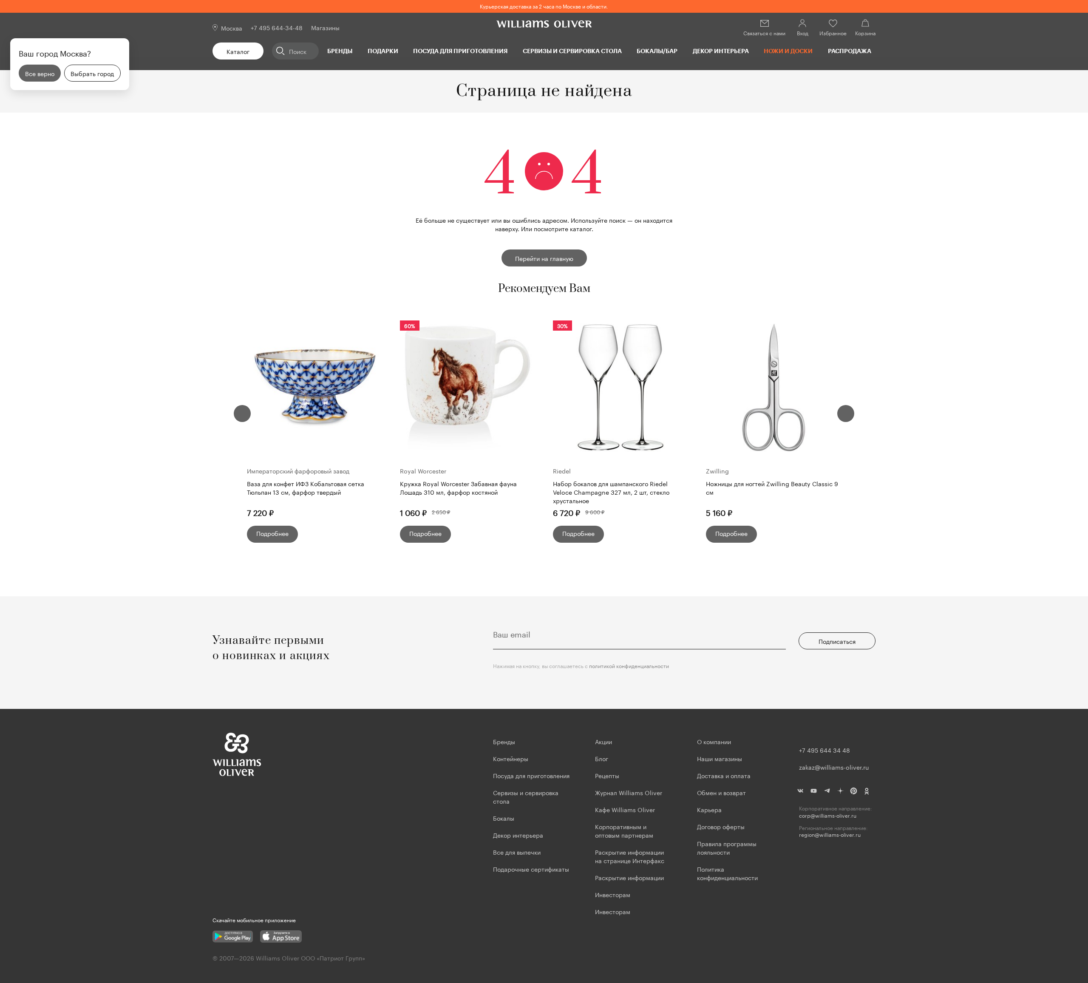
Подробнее (272, 533)
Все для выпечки (517, 851)
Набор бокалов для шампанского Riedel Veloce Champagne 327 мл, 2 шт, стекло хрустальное (611, 491)
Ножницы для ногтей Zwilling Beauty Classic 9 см (772, 487)
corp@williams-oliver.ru (827, 815)
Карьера (709, 809)
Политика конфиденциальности (727, 873)
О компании (714, 741)
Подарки (383, 50)
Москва (231, 27)
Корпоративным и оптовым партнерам (624, 830)
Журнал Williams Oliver (628, 792)
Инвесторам (613, 894)
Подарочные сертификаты (531, 868)
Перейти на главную (544, 258)
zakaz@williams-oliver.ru (834, 766)
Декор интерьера (721, 50)
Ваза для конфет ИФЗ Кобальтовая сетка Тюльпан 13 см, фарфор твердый (305, 487)
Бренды (339, 50)
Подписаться (837, 641)
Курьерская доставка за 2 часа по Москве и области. (544, 6)
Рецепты (607, 775)
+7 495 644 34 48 (824, 749)
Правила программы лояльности (726, 847)
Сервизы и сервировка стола (572, 50)
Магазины (325, 27)
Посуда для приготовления (460, 50)
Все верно (39, 73)
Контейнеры (510, 758)
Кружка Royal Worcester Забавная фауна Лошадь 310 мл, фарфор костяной (458, 487)
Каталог (238, 51)
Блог (601, 758)
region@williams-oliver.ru (830, 834)
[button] (242, 413)
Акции (603, 741)
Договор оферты (721, 826)
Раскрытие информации (629, 877)
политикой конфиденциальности (629, 665)
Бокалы (503, 817)
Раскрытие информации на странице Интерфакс (629, 856)
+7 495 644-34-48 (277, 27)
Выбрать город (92, 73)
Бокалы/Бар (657, 50)
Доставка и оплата (724, 775)
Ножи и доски (788, 50)
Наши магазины (719, 758)
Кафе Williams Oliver (625, 809)
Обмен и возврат (721, 792)
